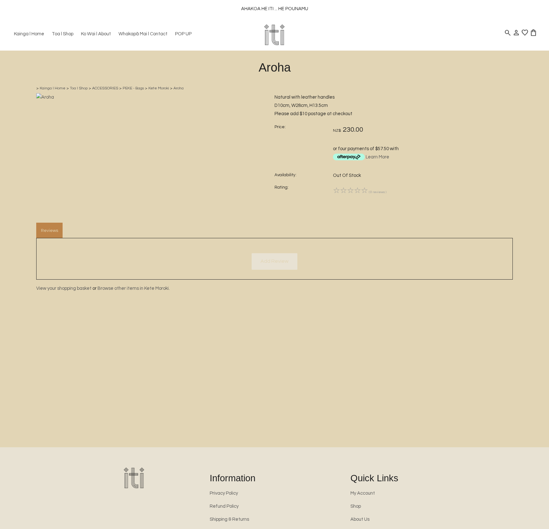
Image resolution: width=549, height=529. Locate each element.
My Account (362, 493)
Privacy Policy (224, 493)
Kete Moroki (158, 88)
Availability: (285, 175)
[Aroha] (45, 97)
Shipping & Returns (229, 519)
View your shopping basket (64, 288)
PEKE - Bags (133, 88)
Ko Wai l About (96, 33)
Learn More (377, 157)
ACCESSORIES (105, 88)
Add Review (274, 261)
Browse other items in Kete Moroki (133, 288)
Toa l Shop (62, 33)
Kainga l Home (29, 33)
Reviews (49, 230)
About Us (359, 519)
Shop (355, 506)
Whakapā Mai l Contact (143, 33)
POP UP (183, 33)
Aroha (178, 88)
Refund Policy (224, 506)
